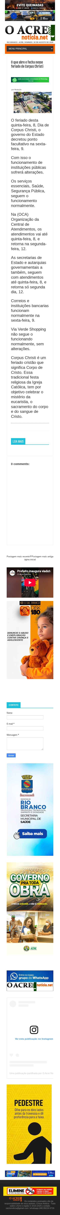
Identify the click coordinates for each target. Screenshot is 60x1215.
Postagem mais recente (18, 556)
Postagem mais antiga (42, 556)
